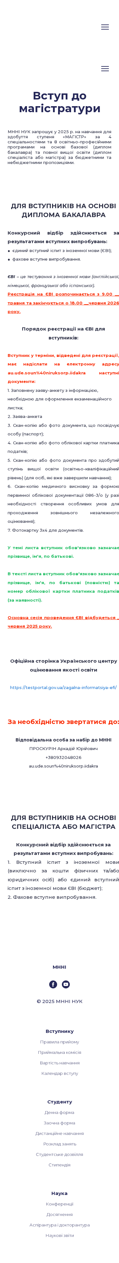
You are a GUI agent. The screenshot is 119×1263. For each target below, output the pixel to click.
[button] (53, 984)
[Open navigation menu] (105, 27)
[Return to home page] (31, 27)
